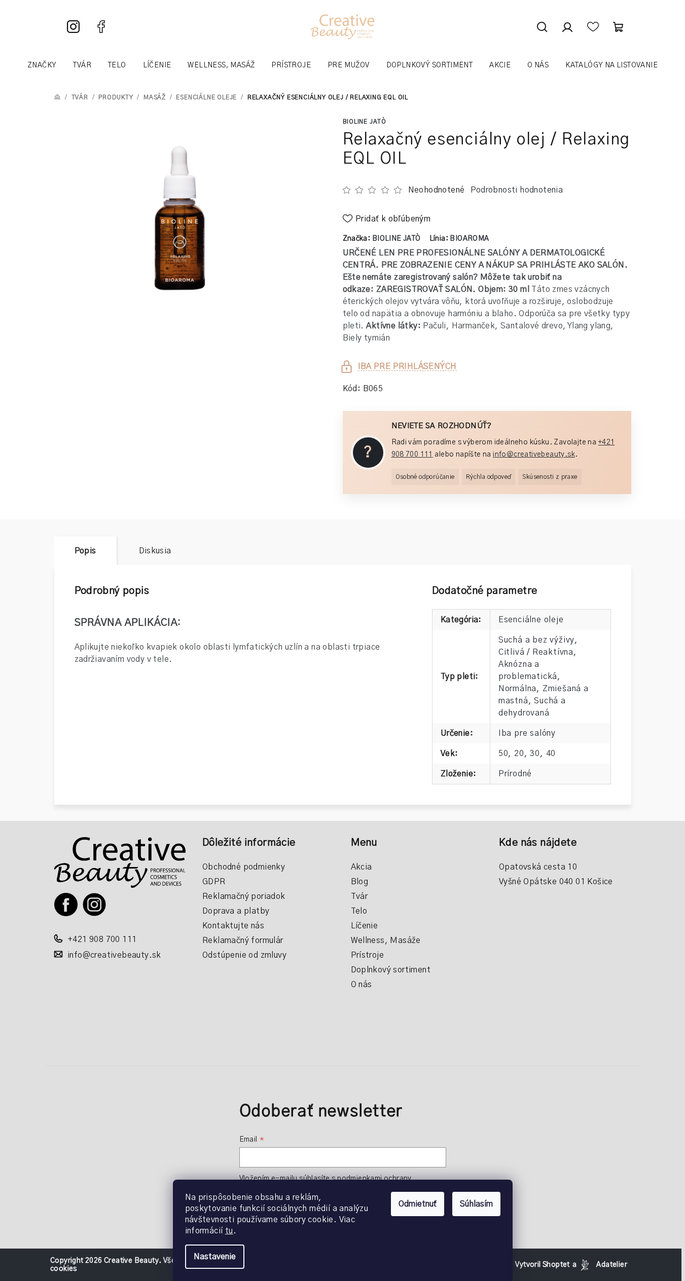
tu (229, 1231)
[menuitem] (41, 65)
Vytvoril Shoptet (542, 1264)
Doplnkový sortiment (391, 970)
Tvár (359, 896)
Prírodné (515, 774)
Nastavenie (215, 1257)
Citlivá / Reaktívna (535, 652)
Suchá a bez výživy (536, 640)
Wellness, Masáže (386, 940)
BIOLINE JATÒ (365, 122)
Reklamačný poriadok (243, 896)
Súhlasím (476, 1204)
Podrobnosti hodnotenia (517, 190)
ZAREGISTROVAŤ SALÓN (424, 289)
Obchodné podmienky (243, 867)
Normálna (517, 689)
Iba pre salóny (527, 733)
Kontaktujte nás (233, 926)
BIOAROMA (469, 238)
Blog (360, 882)
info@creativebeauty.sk (534, 454)
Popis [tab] (85, 551)
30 (535, 753)
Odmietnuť (418, 1204)
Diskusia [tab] (155, 551)
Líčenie (364, 926)
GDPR (214, 882)
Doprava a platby (235, 911)
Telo (359, 911)
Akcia (361, 867)
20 (519, 753)
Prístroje (367, 955)
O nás (361, 985)
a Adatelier (599, 1264)
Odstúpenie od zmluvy (244, 955)
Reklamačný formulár (242, 940)
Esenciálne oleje (531, 620)
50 (503, 753)
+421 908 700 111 (101, 939)
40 (551, 753)
